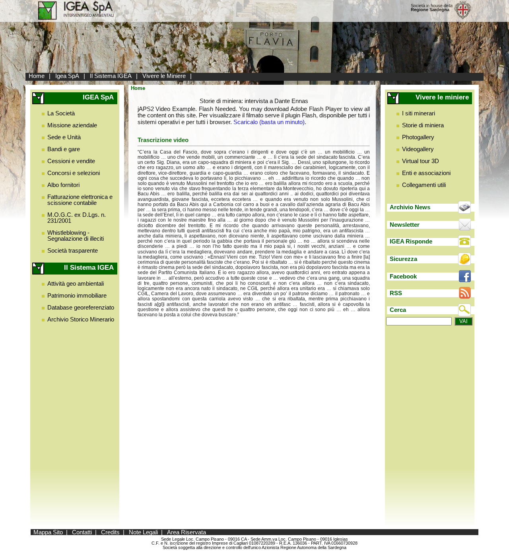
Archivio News (410, 207)
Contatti (82, 532)
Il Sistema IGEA (111, 75)
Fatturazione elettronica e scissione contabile (80, 199)
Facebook (403, 276)
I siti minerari (418, 113)
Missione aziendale (72, 125)
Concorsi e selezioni (73, 172)
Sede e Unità (64, 137)
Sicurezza (403, 258)
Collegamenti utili (424, 184)
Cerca (398, 309)
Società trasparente (72, 250)
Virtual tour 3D (420, 161)
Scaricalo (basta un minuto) (269, 122)
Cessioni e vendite (71, 161)
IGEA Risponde (411, 241)
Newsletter (405, 224)
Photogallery (418, 137)
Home (37, 75)
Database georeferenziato (80, 307)
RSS (396, 293)
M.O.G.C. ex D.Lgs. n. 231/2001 (76, 217)
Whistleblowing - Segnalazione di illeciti (75, 235)
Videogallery (418, 149)
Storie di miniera (423, 125)
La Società (61, 113)
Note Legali (143, 532)
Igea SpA (67, 75)
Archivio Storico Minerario (80, 319)
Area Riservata (186, 532)
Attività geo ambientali (75, 283)
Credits (110, 532)
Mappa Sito (48, 532)
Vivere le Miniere (164, 75)
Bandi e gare (63, 149)
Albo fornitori (63, 184)
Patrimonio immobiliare (77, 295)
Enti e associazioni (426, 172)
